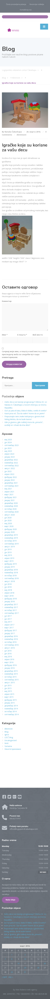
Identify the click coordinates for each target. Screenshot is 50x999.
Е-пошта (22, 335)
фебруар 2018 (10, 598)
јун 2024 (8, 442)
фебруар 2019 (10, 564)
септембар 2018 (11, 578)
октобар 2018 (10, 575)
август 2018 (9, 581)
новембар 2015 (11, 674)
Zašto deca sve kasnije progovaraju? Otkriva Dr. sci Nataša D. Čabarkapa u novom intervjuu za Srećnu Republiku (25, 405)
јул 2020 (8, 517)
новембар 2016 (11, 639)
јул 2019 (8, 549)
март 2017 (8, 627)
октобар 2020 (10, 509)
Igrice (6, 734)
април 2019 (9, 558)
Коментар (7, 301)
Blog (6, 731)
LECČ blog (8, 737)
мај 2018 (8, 590)
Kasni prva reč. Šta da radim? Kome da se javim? (24, 413)
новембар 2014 (11, 708)
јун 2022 (8, 471)
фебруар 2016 (10, 665)
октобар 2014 (10, 711)
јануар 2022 (9, 480)
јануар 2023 (9, 457)
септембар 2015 (11, 679)
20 (45, 963)
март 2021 (8, 494)
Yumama (8, 746)
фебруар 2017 (10, 630)
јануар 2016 (9, 668)
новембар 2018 (11, 572)
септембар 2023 (11, 445)
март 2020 (8, 526)
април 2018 (9, 593)
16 (18, 963)
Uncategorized (10, 740)
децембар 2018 (11, 569)
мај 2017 (8, 622)
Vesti (6, 743)
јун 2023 (8, 448)
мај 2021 (8, 488)
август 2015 (9, 682)
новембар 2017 (11, 607)
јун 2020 (8, 520)
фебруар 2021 (10, 497)
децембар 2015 (11, 671)
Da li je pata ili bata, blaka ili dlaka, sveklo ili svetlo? (25, 410)
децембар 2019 (11, 535)
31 (25, 972)
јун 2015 (8, 688)
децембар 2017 (11, 604)
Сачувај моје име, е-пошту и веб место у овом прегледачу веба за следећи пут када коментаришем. (24, 354)
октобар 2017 (10, 610)
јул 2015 (8, 685)
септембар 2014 (11, 714)
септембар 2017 (11, 613)
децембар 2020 (11, 503)
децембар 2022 (11, 459)
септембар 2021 (11, 486)
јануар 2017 (9, 633)
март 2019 (8, 561)
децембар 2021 (11, 483)
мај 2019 (8, 555)
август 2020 (9, 515)
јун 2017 (8, 619)
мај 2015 (8, 691)
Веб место (38, 335)
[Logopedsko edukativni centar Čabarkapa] (13, 29)
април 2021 (9, 491)
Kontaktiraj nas (26, 10)
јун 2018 (8, 587)
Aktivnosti (21, 134)
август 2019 (9, 546)
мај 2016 (8, 656)
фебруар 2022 (10, 477)
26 (38, 967)
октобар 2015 (10, 677)
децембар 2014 (11, 705)
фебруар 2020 (10, 529)
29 (12, 972)
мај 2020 (8, 523)
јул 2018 (8, 584)
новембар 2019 (11, 538)
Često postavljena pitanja (16, 4)
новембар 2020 (11, 506)
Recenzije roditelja (37, 4)
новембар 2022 (11, 462)
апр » (10, 977)
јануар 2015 (9, 703)
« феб (4, 977)
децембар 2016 (11, 636)
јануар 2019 (9, 567)
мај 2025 (8, 439)
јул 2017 (8, 616)
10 (25, 959)
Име (5, 335)
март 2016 (8, 662)
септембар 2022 (11, 465)
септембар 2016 (11, 645)
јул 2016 (8, 650)
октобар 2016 (10, 642)
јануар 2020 (9, 532)
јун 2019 (8, 552)
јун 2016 (8, 653)
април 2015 (9, 694)
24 (25, 967)
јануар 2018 (9, 601)
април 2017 (9, 624)
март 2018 (8, 596)
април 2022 (9, 474)
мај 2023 (8, 451)
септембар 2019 (11, 543)
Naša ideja (10, 900)
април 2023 (9, 454)
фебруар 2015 (10, 700)
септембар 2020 (11, 512)
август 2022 (9, 468)
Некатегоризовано (12, 749)
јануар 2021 (9, 500)
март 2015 (8, 697)
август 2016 (9, 648)
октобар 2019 (10, 540)
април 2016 (9, 659)
